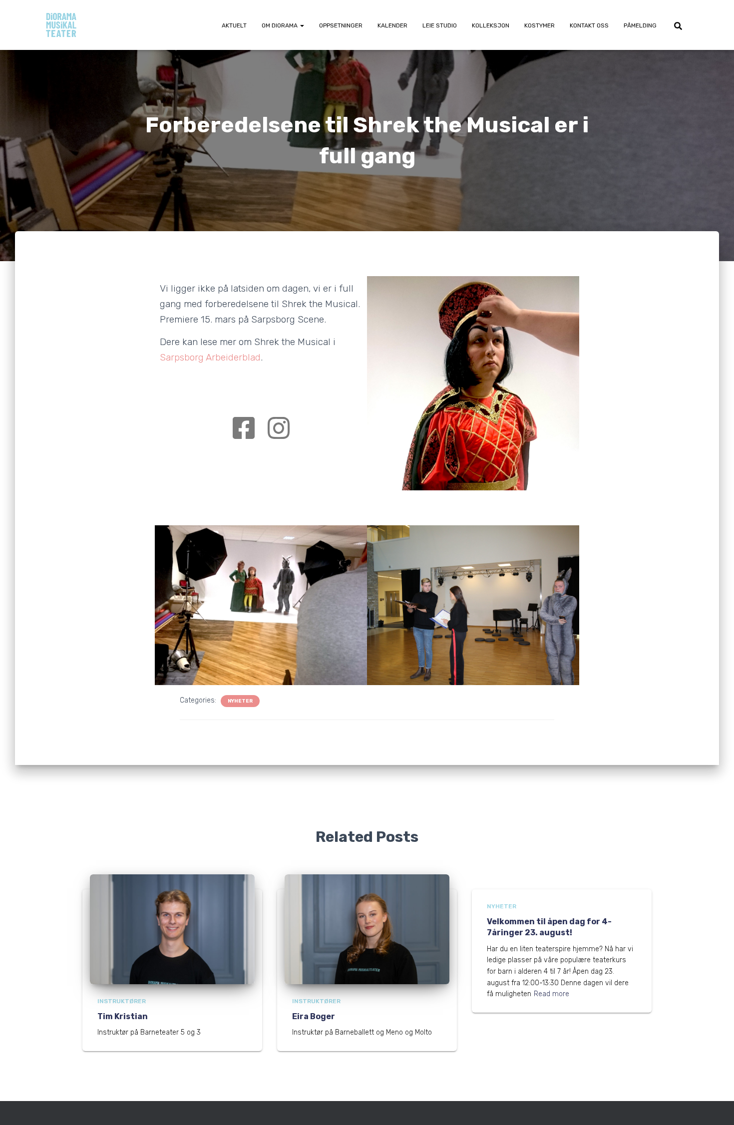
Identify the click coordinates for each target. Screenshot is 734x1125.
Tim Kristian (122, 1016)
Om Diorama (280, 25)
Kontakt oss (589, 25)
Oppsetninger (341, 25)
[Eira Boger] (367, 928)
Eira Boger (313, 1016)
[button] (301, 25)
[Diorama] (61, 24)
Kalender (392, 25)
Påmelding (640, 25)
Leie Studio (439, 25)
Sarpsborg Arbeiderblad (210, 357)
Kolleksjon (490, 25)
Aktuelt (234, 25)
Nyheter (240, 701)
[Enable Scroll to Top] (714, 1105)
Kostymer (539, 25)
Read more (551, 994)
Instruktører (121, 1001)
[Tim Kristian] (172, 928)
